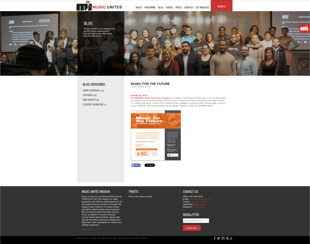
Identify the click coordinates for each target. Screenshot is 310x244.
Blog (160, 7)
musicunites (200, 204)
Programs (150, 7)
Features (88, 95)
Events (169, 7)
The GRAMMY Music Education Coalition (150, 98)
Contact (188, 7)
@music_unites (198, 201)
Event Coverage (91, 90)
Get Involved (202, 7)
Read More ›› (88, 229)
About (139, 7)
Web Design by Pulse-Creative (132, 238)
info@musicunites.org (200, 199)
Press (179, 7)
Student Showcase (93, 104)
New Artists (89, 99)
